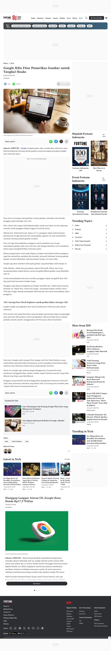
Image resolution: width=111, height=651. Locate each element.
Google (23, 148)
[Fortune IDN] (12, 18)
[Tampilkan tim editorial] (68, 451)
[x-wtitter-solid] (61, 141)
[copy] (66, 141)
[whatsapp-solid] (51, 141)
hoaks (63, 151)
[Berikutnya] (70, 471)
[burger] (106, 18)
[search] (86, 18)
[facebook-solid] (56, 141)
